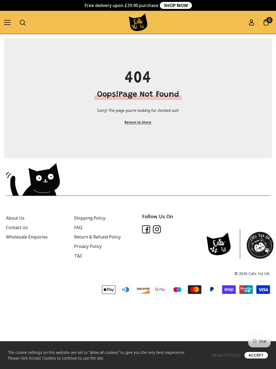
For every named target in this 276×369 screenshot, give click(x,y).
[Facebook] (146, 229)
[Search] (22, 22)
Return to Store (138, 122)
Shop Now (176, 5)
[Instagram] (157, 229)
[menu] (7, 22)
